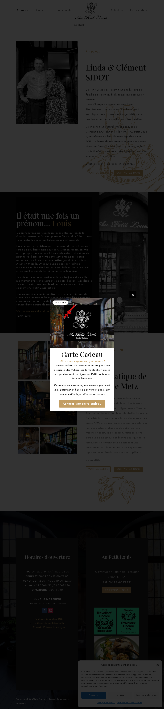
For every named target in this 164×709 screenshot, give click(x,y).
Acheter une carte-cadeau (82, 403)
